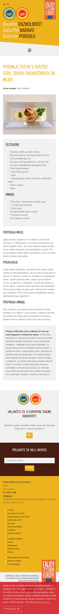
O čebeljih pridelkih (14, 539)
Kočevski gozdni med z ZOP (18, 517)
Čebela (10, 542)
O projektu (11, 530)
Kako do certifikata (14, 527)
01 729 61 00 (9, 492)
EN (8, 4)
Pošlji (29, 468)
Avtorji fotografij (13, 564)
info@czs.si (7, 496)
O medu (10, 510)
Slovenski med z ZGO (15, 513)
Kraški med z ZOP (14, 520)
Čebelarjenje (12, 545)
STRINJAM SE (12, 609)
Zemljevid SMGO (14, 533)
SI (4, 4)
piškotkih (45, 602)
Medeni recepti (13, 549)
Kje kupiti (10, 523)
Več (29, 435)
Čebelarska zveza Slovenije (18, 557)
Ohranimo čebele (14, 561)
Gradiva (10, 552)
